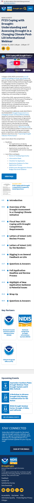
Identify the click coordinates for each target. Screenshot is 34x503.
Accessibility (6, 495)
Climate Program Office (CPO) (9, 360)
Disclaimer (15, 495)
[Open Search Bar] (25, 8)
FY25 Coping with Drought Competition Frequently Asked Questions (21, 187)
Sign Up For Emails (21, 449)
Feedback (5, 478)
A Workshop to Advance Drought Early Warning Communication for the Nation (19, 397)
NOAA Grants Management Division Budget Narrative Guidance (20, 168)
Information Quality (8, 498)
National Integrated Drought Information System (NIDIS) (25, 333)
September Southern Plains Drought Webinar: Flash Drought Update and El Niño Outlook (21, 386)
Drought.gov (17, 8)
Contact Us (5, 481)
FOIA (21, 495)
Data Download (7, 485)
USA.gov (4, 500)
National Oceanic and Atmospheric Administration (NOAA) (9, 332)
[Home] (9, 8)
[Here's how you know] (17, 2)
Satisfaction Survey (8, 483)
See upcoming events (11, 417)
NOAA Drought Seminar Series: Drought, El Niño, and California (19, 408)
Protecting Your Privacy (24, 498)
